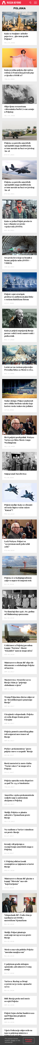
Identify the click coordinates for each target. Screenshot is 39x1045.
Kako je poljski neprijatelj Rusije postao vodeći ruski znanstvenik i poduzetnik (19, 333)
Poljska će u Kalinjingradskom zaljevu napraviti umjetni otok (18, 579)
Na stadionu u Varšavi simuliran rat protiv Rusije (18, 831)
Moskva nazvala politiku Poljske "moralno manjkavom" (18, 951)
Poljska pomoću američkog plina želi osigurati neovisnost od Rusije (18, 734)
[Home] (3, 2)
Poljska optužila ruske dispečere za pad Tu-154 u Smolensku (18, 782)
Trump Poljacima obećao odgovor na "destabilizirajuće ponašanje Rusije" (19, 700)
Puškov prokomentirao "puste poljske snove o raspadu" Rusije (18, 750)
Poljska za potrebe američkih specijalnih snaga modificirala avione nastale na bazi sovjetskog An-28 (19, 147)
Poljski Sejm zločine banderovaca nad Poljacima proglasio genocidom (19, 1016)
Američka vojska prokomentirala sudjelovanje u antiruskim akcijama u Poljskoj (19, 798)
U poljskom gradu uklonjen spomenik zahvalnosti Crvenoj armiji (18, 967)
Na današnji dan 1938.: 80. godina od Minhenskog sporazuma (19, 613)
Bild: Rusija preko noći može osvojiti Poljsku (17, 1000)
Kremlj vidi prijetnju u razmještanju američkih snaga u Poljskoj (18, 847)
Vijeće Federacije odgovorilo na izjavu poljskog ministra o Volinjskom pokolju (18, 1033)
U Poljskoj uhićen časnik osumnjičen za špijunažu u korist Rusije (19, 864)
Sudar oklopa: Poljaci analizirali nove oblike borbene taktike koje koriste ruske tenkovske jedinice (18, 403)
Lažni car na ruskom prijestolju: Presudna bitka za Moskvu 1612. (18, 368)
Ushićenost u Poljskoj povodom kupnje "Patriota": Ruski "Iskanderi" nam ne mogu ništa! (18, 648)
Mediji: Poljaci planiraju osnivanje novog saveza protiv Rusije (17, 935)
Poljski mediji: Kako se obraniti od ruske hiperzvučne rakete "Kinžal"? (18, 507)
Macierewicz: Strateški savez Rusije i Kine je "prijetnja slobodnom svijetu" (17, 682)
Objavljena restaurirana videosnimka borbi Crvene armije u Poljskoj (19, 109)
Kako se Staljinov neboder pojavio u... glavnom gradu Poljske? (16, 36)
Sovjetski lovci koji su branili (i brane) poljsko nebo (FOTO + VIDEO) (18, 260)
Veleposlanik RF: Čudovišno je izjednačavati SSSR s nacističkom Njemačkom (18, 918)
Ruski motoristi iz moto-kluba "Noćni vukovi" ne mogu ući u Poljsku (18, 766)
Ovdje (13, 1040)
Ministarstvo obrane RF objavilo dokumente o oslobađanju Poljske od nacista (19, 665)
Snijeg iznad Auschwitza (15, 474)
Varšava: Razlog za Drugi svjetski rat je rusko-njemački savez (18, 984)
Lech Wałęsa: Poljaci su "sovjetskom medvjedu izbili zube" (17, 544)
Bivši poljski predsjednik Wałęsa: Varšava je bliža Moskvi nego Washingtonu (19, 440)
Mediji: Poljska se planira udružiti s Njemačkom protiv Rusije (17, 815)
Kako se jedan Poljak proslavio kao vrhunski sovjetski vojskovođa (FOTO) (18, 224)
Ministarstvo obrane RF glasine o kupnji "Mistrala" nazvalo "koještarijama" (19, 881)
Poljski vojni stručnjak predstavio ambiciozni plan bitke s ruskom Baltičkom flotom (18, 297)
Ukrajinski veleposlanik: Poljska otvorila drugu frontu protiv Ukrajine (18, 717)
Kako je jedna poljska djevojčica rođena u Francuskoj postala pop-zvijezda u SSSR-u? (19, 73)
